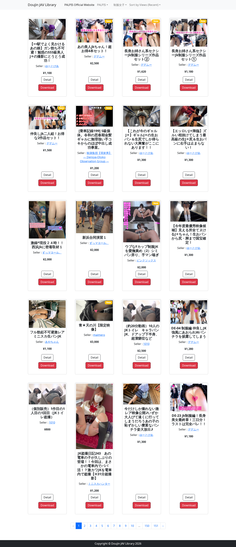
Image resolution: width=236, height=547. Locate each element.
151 (156, 526)
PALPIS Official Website (79, 5)
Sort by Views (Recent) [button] (143, 5)
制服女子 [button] (118, 5)
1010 (146, 344)
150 (147, 526)
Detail (47, 80)
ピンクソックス (146, 260)
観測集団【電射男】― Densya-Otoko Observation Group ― (96, 157)
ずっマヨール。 (52, 252)
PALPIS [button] (101, 5)
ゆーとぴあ (52, 66)
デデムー (99, 56)
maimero (99, 335)
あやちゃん (52, 342)
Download (47, 87)
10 (132, 526)
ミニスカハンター (99, 484)
